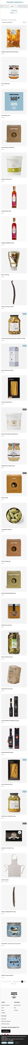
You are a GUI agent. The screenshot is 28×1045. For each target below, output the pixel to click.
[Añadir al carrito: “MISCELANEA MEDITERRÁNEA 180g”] (14, 582)
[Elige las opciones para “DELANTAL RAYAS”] (14, 868)
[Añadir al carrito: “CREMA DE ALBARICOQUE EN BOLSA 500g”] (14, 40)
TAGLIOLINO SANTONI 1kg (6, 402)
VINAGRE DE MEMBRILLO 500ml (7, 242)
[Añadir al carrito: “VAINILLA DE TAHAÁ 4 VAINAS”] (14, 295)
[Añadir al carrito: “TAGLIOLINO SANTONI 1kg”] (14, 391)
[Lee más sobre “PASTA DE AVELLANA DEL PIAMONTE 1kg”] (14, 422)
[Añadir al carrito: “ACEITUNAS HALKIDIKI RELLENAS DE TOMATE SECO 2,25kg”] (14, 327)
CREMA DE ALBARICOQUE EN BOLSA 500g (9, 51)
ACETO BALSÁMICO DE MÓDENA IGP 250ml (10, 720)
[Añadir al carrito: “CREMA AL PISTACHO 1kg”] (14, 168)
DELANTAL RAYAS (5, 879)
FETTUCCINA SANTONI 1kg (6, 784)
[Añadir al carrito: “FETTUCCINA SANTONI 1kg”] (14, 773)
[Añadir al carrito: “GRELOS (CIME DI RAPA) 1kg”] (14, 645)
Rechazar (10, 1042)
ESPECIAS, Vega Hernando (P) (7, 975)
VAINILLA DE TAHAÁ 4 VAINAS (7, 306)
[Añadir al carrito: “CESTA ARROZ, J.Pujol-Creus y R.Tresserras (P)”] (14, 932)
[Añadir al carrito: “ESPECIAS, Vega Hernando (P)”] (14, 964)
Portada (12, 12)
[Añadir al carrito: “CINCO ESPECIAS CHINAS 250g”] (14, 136)
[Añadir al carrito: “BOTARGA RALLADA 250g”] (14, 614)
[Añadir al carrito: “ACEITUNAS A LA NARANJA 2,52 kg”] (14, 805)
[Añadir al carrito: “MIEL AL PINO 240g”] (14, 263)
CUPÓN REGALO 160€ (5, 115)
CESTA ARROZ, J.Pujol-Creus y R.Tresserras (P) (11, 943)
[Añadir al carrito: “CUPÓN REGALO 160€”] (14, 104)
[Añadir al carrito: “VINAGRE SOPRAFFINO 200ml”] (14, 741)
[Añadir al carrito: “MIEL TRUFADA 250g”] (14, 72)
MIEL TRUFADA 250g (5, 83)
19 (12, 983)
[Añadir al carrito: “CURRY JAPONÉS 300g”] (14, 550)
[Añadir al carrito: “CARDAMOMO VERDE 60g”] (14, 518)
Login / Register (19, 6)
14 (14, 981)
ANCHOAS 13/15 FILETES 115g (7, 848)
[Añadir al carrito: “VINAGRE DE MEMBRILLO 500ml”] (14, 231)
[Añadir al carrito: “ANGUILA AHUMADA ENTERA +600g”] (14, 900)
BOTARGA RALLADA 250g (6, 625)
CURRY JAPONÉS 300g (5, 561)
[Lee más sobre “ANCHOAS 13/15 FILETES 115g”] (14, 836)
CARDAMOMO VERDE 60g (6, 529)
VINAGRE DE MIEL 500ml (6, 211)
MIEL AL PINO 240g (5, 274)
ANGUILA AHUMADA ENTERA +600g (8, 911)
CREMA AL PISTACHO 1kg (6, 179)
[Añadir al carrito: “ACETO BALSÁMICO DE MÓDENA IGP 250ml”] (14, 709)
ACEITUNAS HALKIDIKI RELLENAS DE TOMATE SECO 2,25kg (13, 338)
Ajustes (16, 1042)
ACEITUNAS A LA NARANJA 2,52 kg (8, 816)
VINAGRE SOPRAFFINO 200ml (7, 752)
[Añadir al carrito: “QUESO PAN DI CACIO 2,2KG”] (14, 677)
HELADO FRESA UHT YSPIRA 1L (7, 370)
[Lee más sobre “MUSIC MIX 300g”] (14, 486)
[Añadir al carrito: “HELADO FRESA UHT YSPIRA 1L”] (14, 359)
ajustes (11, 1040)
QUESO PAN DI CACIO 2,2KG (7, 688)
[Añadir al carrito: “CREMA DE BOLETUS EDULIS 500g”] (14, 454)
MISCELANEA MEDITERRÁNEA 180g (8, 593)
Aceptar (4, 1042)
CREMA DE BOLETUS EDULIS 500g (8, 465)
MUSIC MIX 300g (4, 497)
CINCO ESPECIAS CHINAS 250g (7, 147)
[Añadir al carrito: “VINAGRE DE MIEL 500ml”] (14, 200)
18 (24, 981)
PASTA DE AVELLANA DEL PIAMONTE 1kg (9, 434)
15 (17, 981)
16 (19, 981)
